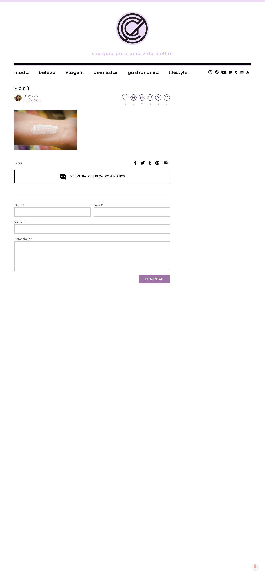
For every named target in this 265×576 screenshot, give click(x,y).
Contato (242, 72)
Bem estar (106, 72)
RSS (247, 72)
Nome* (19, 205)
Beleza (47, 72)
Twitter (230, 72)
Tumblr (236, 72)
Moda (21, 72)
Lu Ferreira (33, 100)
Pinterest (217, 72)
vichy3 (21, 88)
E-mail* (99, 205)
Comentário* (23, 239)
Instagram (210, 72)
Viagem (75, 72)
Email (166, 163)
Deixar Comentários (97, 176)
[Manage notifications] (255, 567)
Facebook (135, 163)
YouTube (223, 72)
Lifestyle (178, 72)
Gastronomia (143, 72)
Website (19, 222)
